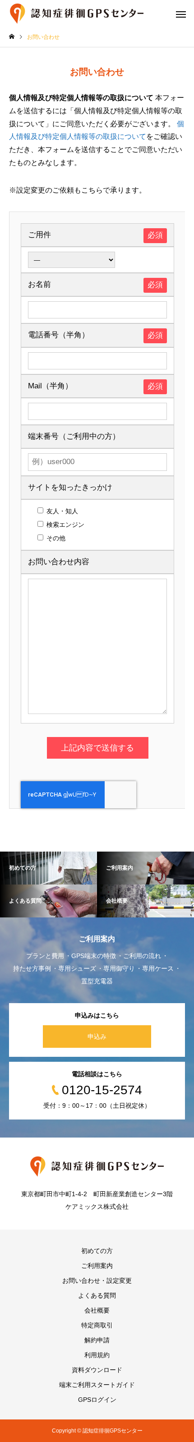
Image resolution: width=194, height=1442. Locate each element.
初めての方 (97, 1250)
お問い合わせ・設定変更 (97, 1280)
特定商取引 (97, 1325)
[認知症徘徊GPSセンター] (76, 13)
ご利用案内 (97, 1265)
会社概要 (97, 1310)
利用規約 (97, 1355)
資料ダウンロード (97, 1369)
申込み (97, 1036)
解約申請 (97, 1340)
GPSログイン (97, 1399)
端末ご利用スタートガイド (97, 1384)
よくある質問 (97, 1295)
